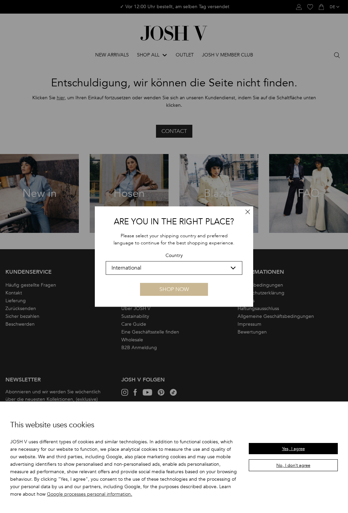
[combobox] (174, 268)
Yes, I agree (293, 449)
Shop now (174, 289)
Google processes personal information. (89, 494)
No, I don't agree (293, 465)
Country (174, 256)
